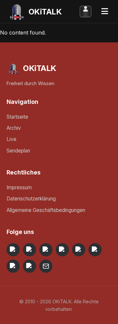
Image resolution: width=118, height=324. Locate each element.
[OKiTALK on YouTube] (95, 249)
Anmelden (85, 11)
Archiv (14, 128)
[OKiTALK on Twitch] (78, 249)
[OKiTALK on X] (29, 266)
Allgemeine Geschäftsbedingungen (46, 210)
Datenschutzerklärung (31, 199)
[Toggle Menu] (104, 11)
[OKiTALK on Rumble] (13, 266)
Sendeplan (18, 151)
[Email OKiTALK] (45, 266)
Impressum (19, 187)
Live (11, 139)
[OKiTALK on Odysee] (45, 249)
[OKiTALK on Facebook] (29, 249)
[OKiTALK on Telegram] (13, 249)
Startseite (17, 117)
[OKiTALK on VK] (62, 249)
